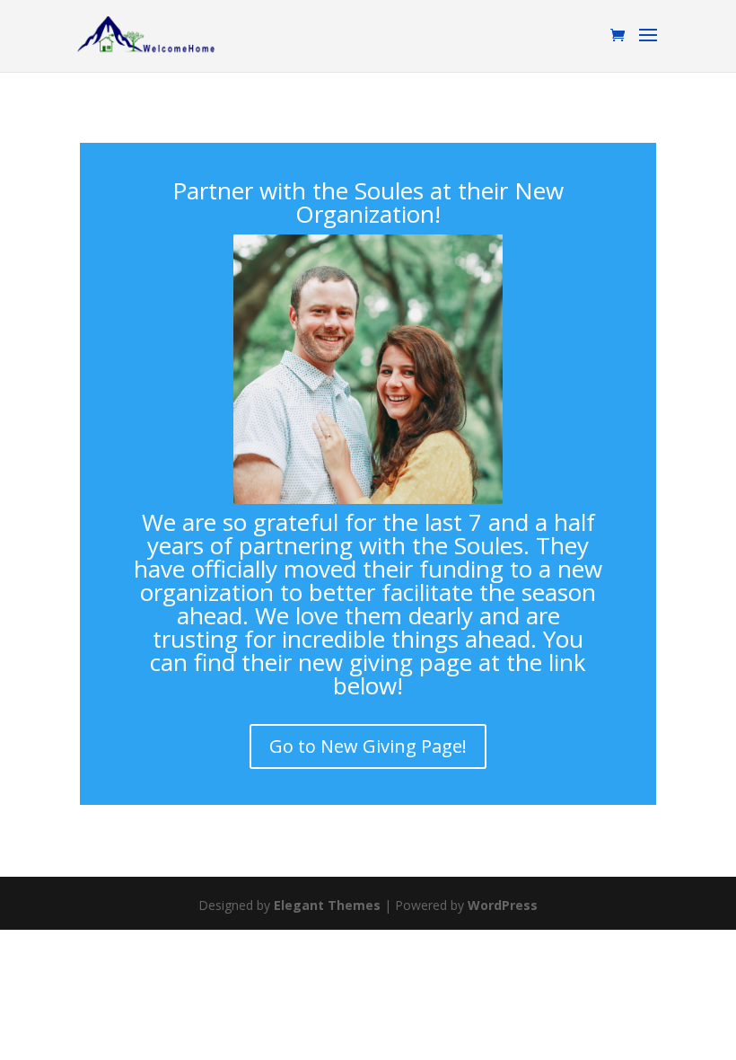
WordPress (503, 905)
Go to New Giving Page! (368, 746)
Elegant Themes (327, 905)
